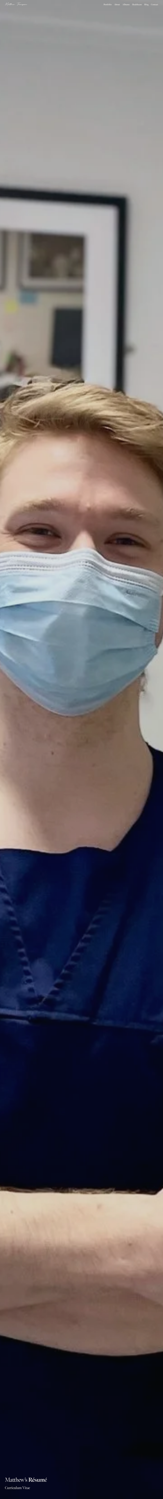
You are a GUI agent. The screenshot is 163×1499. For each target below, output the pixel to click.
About (117, 4)
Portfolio (108, 4)
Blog (146, 4)
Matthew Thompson (16, 4)
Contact (154, 4)
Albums (126, 4)
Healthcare (137, 4)
